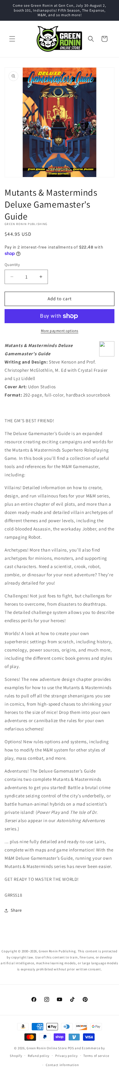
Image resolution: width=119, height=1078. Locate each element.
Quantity (12, 264)
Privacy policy (66, 1056)
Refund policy (38, 1056)
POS (71, 1048)
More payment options (59, 330)
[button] (12, 39)
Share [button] (16, 910)
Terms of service (96, 1056)
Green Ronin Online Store (47, 1048)
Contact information (62, 1065)
